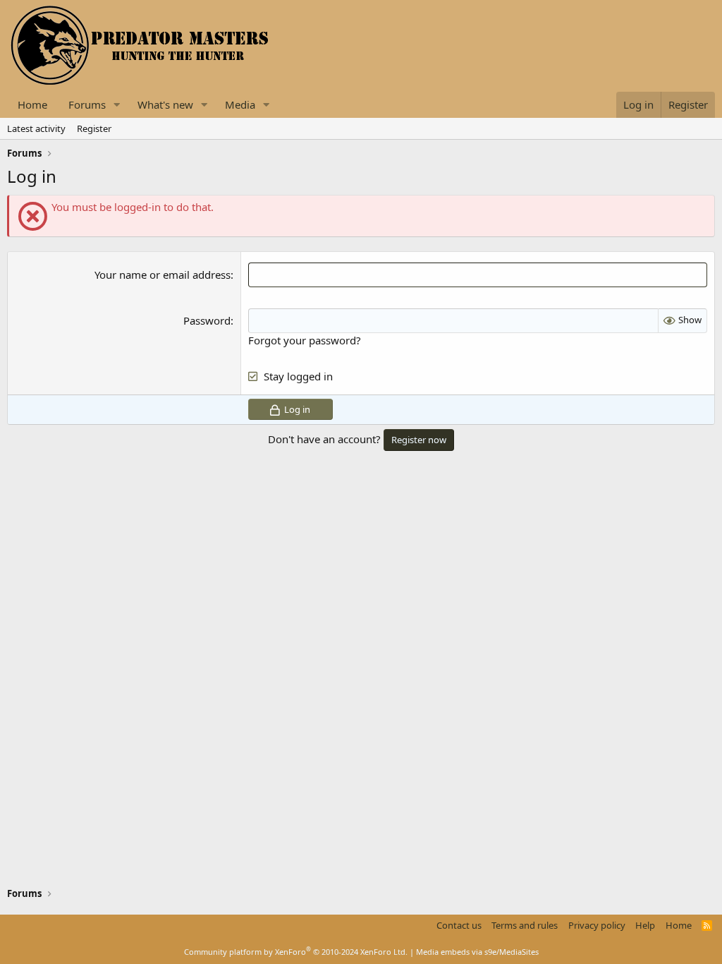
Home (32, 104)
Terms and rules (524, 925)
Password (207, 320)
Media (240, 104)
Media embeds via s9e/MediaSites (477, 951)
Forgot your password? (304, 340)
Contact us (459, 925)
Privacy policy (596, 925)
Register (94, 128)
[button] (117, 105)
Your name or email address (162, 274)
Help (645, 925)
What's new (165, 104)
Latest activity (36, 128)
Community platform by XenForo (296, 951)
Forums (87, 104)
